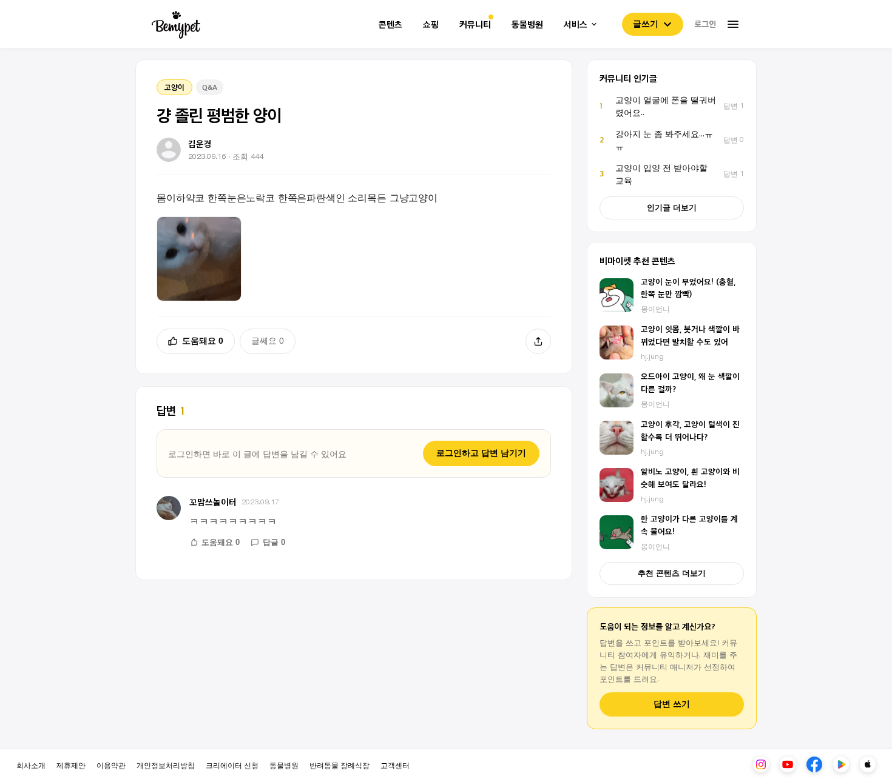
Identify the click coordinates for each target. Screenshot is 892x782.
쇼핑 (431, 24)
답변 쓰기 (672, 704)
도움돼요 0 (202, 341)
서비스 (575, 24)
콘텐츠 (390, 24)
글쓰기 (645, 23)
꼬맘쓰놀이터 (213, 501)
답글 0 (274, 542)
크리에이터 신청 (232, 765)
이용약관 (111, 765)
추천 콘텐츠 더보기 (672, 573)
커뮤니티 (475, 24)
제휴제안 (71, 765)
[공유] (538, 341)
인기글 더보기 (672, 207)
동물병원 (527, 24)
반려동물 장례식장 (339, 765)
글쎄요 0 (267, 341)
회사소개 (31, 765)
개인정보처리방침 (166, 765)
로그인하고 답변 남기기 (481, 453)
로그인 (705, 23)
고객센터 (395, 765)
